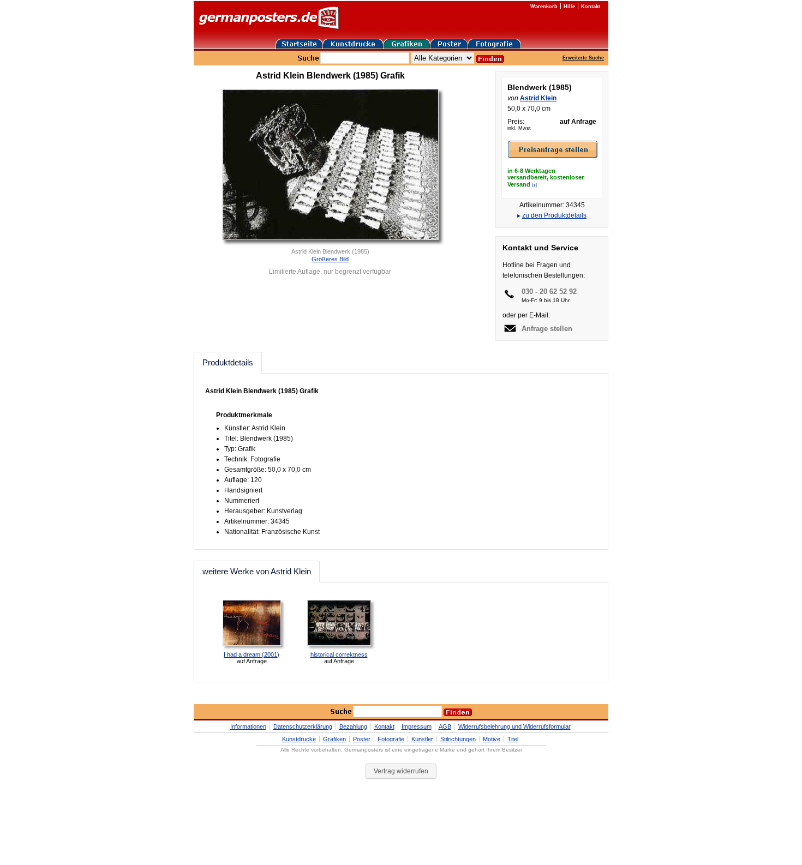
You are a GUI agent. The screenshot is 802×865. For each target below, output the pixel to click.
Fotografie (391, 739)
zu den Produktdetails (554, 215)
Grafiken (334, 739)
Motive (491, 739)
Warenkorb (544, 6)
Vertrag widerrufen (401, 771)
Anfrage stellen (547, 329)
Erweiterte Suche (583, 58)
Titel (512, 739)
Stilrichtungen (458, 739)
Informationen (248, 726)
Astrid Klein (538, 98)
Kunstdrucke (299, 739)
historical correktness (339, 654)
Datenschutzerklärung (302, 726)
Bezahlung (353, 726)
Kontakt (590, 6)
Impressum (417, 726)
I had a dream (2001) (251, 654)
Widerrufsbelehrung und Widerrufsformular (514, 726)
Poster (361, 739)
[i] (534, 184)
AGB (445, 726)
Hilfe (569, 6)
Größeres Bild (330, 259)
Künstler (422, 739)
